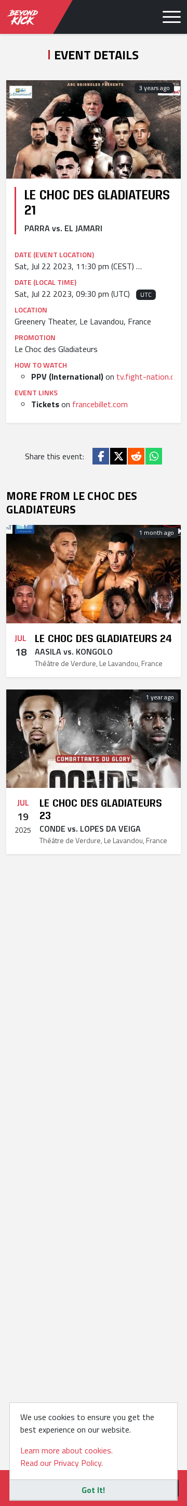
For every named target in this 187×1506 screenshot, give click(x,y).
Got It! (93, 1490)
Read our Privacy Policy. (61, 1463)
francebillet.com (100, 404)
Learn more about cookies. (66, 1450)
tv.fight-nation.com (150, 376)
